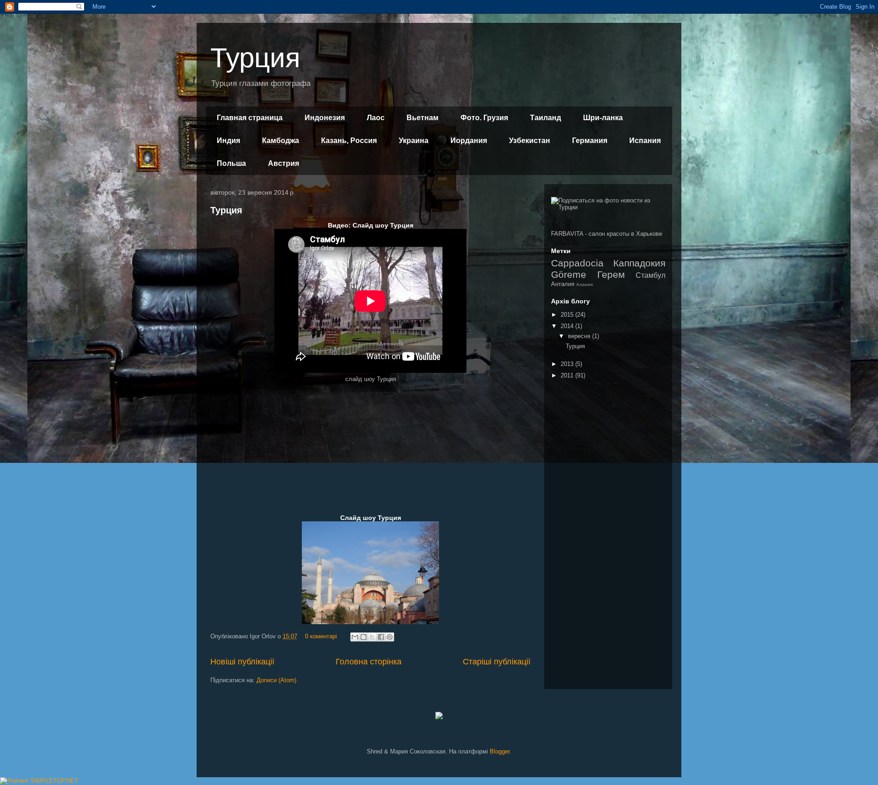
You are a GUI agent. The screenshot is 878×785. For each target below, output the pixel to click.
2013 (568, 364)
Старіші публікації (496, 661)
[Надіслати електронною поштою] (354, 637)
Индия (228, 140)
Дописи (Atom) (276, 680)
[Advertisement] (370, 447)
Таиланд (545, 118)
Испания (645, 140)
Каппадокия (639, 263)
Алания (584, 284)
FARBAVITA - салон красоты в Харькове (606, 233)
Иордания (468, 140)
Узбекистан (529, 140)
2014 (568, 326)
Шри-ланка (603, 118)
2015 (568, 314)
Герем (611, 274)
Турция (255, 57)
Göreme (568, 274)
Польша (231, 163)
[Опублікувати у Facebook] (380, 637)
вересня (580, 336)
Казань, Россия (349, 140)
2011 (568, 375)
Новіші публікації (242, 661)
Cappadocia (577, 263)
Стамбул (650, 275)
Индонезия (325, 118)
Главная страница (250, 118)
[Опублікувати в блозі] (363, 637)
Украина (413, 140)
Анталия (562, 284)
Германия (589, 140)
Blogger (499, 751)
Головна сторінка (369, 661)
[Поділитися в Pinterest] (389, 637)
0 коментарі (321, 636)
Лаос (376, 118)
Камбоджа (280, 140)
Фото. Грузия (484, 118)
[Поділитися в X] (372, 637)
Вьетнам (423, 118)
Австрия (283, 163)
